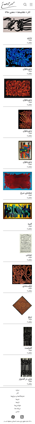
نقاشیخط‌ (21, 12)
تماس (17, 411)
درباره (17, 390)
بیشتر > (29, 42)
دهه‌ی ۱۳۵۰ (10, 12)
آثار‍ (28, 12)
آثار (18, 393)
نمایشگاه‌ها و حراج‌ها (17, 396)
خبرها (17, 399)
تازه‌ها (17, 402)
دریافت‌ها (17, 408)
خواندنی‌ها (17, 405)
